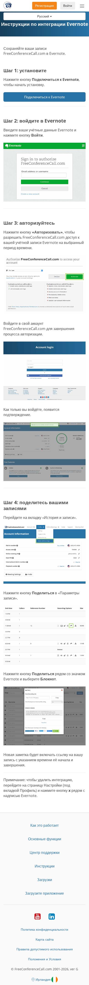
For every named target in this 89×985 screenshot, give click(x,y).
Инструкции (45, 866)
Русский (43, 16)
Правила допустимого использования (44, 949)
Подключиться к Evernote (44, 97)
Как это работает (44, 825)
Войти (67, 5)
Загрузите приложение (44, 893)
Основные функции (44, 838)
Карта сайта (45, 939)
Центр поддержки (45, 852)
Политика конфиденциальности (44, 929)
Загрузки (44, 879)
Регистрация (44, 5)
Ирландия (43, 979)
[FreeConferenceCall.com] (7, 5)
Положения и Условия (44, 959)
